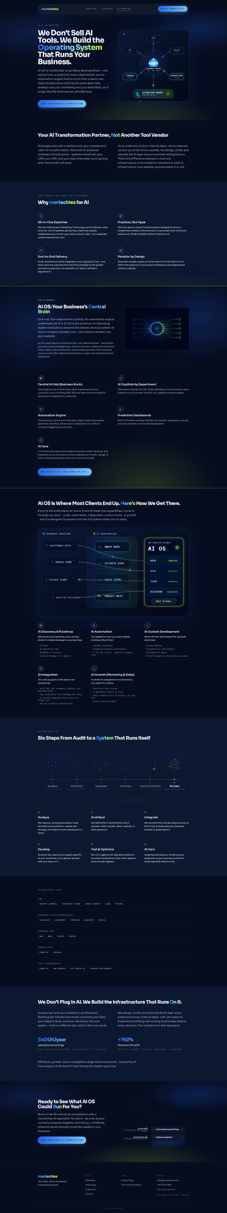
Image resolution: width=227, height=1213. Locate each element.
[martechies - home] (49, 9)
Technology (107, 9)
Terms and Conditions (131, 1185)
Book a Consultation (172, 9)
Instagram (162, 1195)
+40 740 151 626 (164, 1185)
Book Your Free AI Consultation (62, 104)
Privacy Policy (127, 1180)
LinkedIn (184, 1195)
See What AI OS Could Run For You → (64, 472)
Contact (89, 1194)
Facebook (173, 1195)
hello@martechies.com (168, 1180)
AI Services (123, 9)
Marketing (91, 9)
